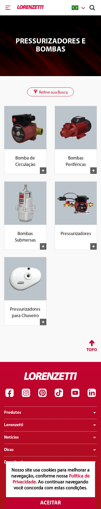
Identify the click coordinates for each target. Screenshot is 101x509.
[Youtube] (75, 393)
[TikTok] (58, 393)
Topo (91, 350)
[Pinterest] (42, 393)
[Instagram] (25, 393)
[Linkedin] (91, 393)
